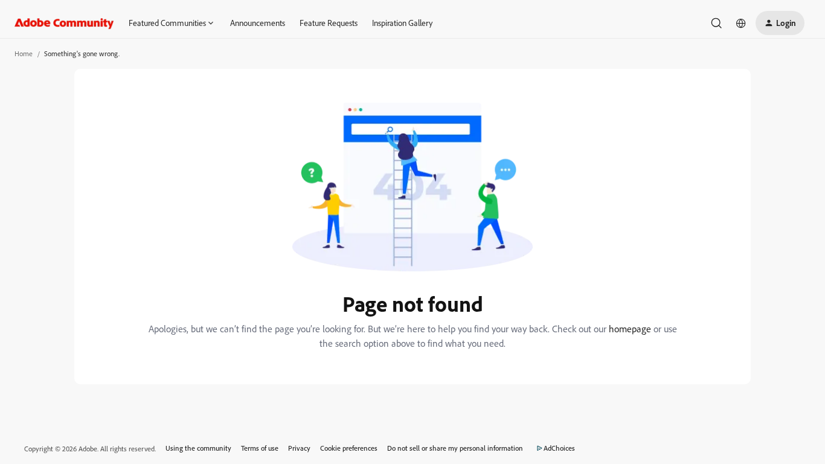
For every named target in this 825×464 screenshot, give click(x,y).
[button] (780, 23)
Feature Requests (329, 23)
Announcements (257, 23)
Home (23, 53)
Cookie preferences (348, 448)
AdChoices (559, 448)
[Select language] (741, 23)
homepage (630, 329)
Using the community (198, 448)
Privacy (299, 448)
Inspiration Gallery (402, 23)
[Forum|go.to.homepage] (64, 23)
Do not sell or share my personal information (455, 448)
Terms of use (259, 448)
